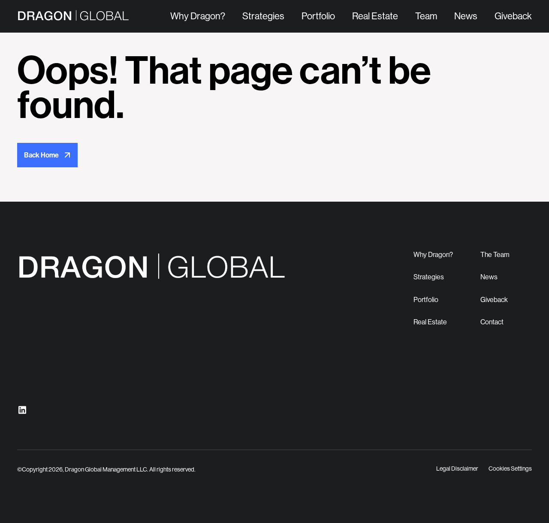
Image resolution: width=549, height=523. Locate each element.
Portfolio (318, 16)
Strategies (263, 16)
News (465, 16)
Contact (492, 322)
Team (426, 16)
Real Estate (375, 16)
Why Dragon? (197, 16)
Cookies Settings (510, 468)
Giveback (513, 16)
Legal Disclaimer (457, 468)
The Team (495, 255)
